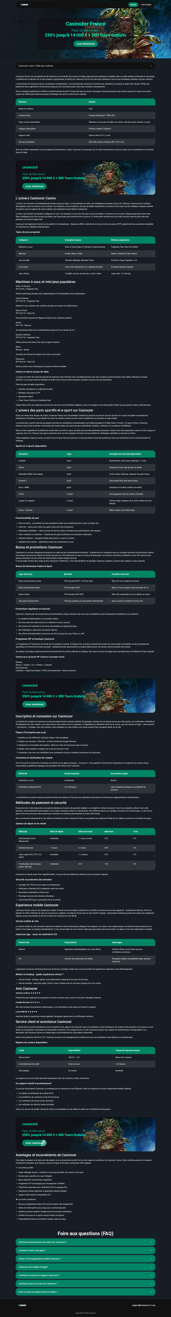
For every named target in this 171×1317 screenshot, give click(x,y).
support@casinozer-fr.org (143, 1305)
